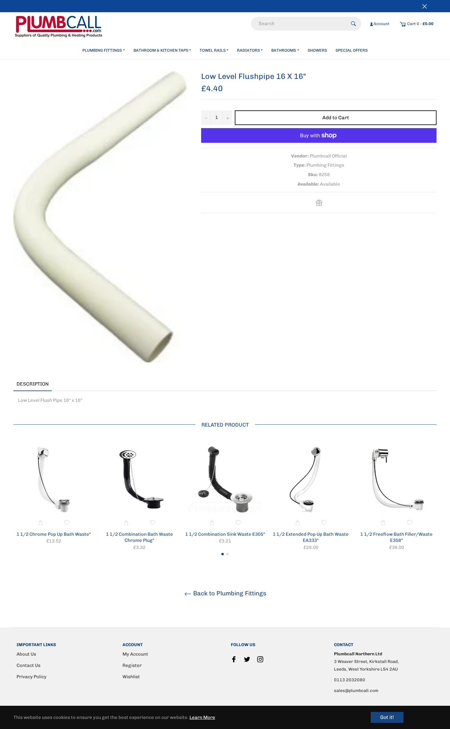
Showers (317, 50)
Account (381, 23)
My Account (135, 654)
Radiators (248, 50)
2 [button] (227, 554)
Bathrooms (283, 50)
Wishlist (131, 676)
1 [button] (222, 554)
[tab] (61, 384)
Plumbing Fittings (102, 50)
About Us (26, 654)
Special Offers (352, 50)
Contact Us (28, 665)
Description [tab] (33, 384)
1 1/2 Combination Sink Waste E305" (225, 534)
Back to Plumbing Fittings (229, 593)
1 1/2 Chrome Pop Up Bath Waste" (54, 534)
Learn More (202, 717)
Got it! (387, 717)
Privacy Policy (32, 676)
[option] (53, 496)
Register (132, 665)
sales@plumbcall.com (356, 690)
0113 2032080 (349, 680)
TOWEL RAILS (213, 50)
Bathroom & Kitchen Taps (160, 50)
